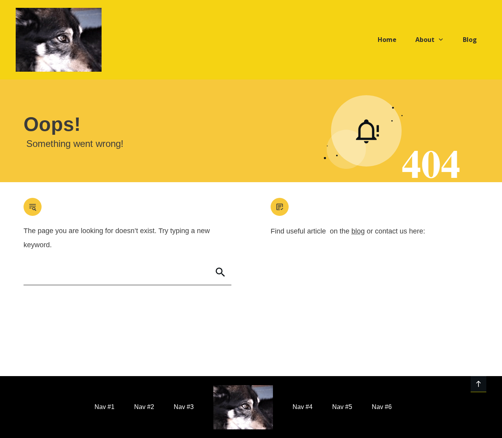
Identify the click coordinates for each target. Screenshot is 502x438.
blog (358, 231)
